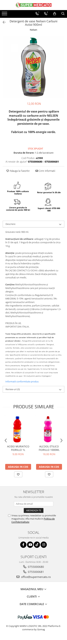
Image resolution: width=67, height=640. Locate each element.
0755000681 (35, 572)
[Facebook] (23, 545)
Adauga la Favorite (19, 170)
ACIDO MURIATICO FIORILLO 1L (18, 448)
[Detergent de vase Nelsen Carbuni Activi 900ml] (33, 67)
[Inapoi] (2, 22)
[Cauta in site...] (63, 13)
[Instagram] (44, 545)
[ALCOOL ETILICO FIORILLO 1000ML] (49, 429)
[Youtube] (30, 545)
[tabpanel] (33, 67)
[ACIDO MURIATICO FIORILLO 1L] (18, 429)
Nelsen (33, 29)
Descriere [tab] (10, 224)
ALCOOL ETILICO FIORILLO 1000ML (49, 448)
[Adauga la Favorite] (18, 474)
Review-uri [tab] (13, 389)
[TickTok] (37, 545)
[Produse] (5, 14)
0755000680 (35, 567)
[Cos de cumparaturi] (54, 13)
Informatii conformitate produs (22, 381)
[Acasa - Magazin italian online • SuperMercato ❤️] (33, 5)
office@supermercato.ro (35, 577)
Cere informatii (46, 170)
